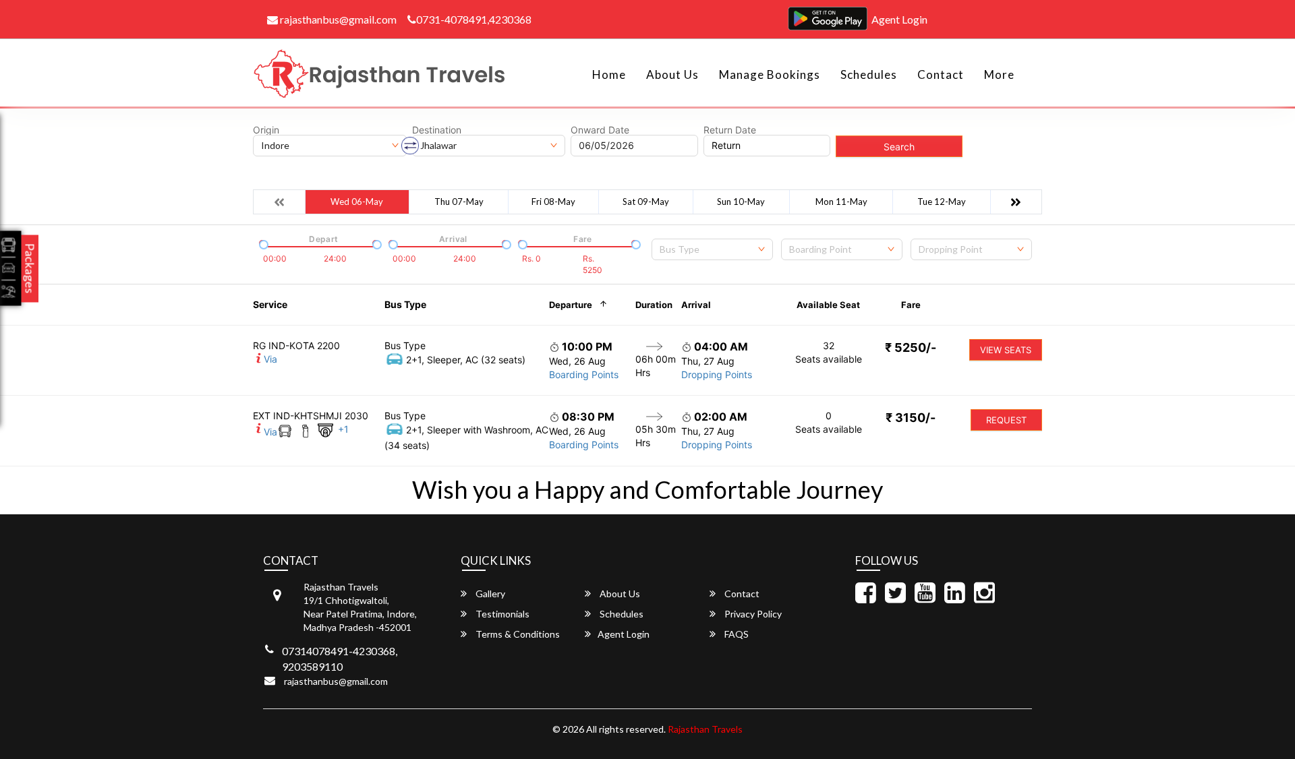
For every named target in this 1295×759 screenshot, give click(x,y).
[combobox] (712, 249)
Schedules (868, 74)
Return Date (729, 130)
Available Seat (828, 304)
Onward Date (600, 130)
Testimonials (501, 613)
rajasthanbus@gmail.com (337, 19)
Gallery (489, 593)
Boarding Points (583, 374)
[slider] (262, 243)
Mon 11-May (841, 201)
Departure (570, 304)
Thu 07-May (459, 201)
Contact (940, 74)
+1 (343, 429)
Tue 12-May (941, 201)
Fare (911, 304)
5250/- (910, 347)
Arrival (696, 304)
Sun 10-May (741, 201)
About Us (672, 74)
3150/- (911, 418)
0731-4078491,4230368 (473, 19)
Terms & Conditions (516, 634)
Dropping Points (716, 374)
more (999, 74)
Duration (653, 304)
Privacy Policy (752, 613)
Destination (436, 130)
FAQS (735, 634)
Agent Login (899, 19)
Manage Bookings (769, 74)
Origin (266, 130)
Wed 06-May (356, 201)
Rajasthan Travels (705, 729)
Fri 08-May (553, 201)
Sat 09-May (646, 201)
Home (609, 74)
